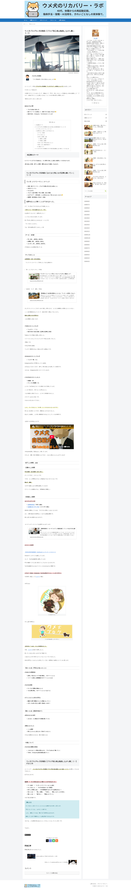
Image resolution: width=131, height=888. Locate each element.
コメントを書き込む (52, 873)
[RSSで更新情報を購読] (56, 840)
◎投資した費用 (43, 140)
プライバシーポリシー (102, 883)
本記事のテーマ (39, 124)
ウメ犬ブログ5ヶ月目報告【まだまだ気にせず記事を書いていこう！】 (51, 126)
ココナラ (38, 576)
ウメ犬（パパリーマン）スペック (44, 128)
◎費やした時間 (43, 138)
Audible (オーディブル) (33, 506)
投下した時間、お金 (42, 136)
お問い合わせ (93, 883)
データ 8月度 (41, 132)
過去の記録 (28, 834)
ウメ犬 (95, 38)
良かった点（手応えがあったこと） (46, 142)
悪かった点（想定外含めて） (44, 144)
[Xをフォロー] (47, 840)
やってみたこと (41, 134)
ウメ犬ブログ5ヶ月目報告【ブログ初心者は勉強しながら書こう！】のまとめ (52, 148)
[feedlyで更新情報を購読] (53, 840)
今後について (41, 146)
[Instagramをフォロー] (50, 840)
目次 (50, 122)
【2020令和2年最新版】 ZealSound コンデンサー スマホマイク (40, 552)
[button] (105, 191)
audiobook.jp (31, 504)
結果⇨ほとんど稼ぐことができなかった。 (46, 130)
